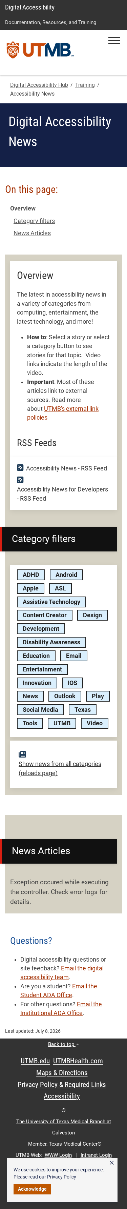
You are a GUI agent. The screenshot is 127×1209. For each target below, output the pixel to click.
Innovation (37, 683)
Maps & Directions (62, 1073)
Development (41, 628)
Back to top (62, 1044)
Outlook (65, 696)
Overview (23, 208)
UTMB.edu (35, 1061)
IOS (72, 683)
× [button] (111, 1163)
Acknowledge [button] (32, 1189)
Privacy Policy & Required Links (62, 1085)
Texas (83, 709)
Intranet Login (96, 1155)
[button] (114, 40)
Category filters (34, 221)
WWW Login (58, 1155)
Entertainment (42, 669)
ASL (60, 588)
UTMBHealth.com (78, 1061)
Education (36, 655)
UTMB (62, 723)
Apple (31, 588)
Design (92, 615)
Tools (30, 723)
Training (85, 85)
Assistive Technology (51, 602)
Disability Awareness (51, 642)
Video (95, 723)
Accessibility (62, 1096)
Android (66, 574)
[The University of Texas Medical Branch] (40, 52)
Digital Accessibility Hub (39, 85)
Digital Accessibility (30, 7)
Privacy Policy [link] (61, 1177)
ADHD (31, 574)
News (30, 696)
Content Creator (45, 615)
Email (74, 655)
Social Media (40, 709)
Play (98, 696)
